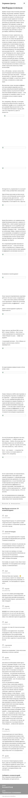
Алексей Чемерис (10, 531)
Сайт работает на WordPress (9, 796)
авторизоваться (14, 779)
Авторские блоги (16, 503)
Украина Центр (9, 3)
